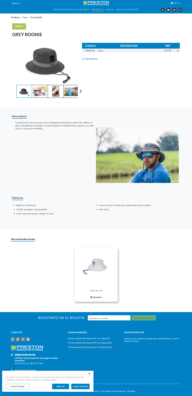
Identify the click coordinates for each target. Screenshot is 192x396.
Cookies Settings (17, 386)
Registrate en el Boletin (61, 317)
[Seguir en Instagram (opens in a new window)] (180, 10)
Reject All (61, 386)
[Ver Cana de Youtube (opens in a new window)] (168, 10)
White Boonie (96, 291)
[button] (24, 91)
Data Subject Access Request (113, 391)
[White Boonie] (96, 268)
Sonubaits (131, 391)
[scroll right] (80, 91)
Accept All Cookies (80, 386)
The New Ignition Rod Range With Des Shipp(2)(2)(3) (90, 347)
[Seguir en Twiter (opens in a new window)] (174, 10)
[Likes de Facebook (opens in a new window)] (163, 10)
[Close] (89, 373)
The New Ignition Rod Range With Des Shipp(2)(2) (89, 338)
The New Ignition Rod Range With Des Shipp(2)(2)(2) (90, 342)
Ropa (25, 17)
